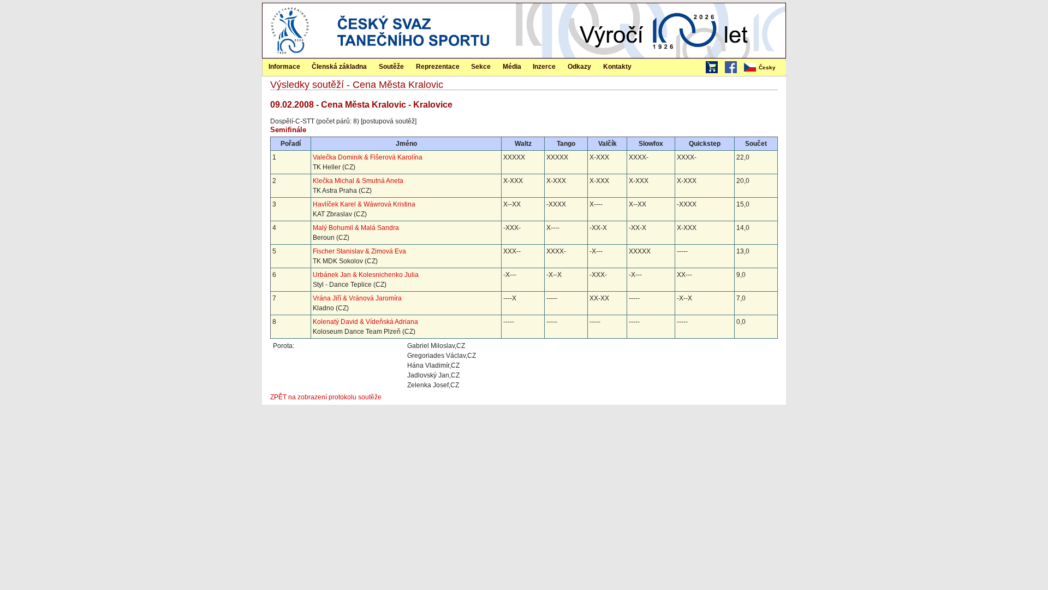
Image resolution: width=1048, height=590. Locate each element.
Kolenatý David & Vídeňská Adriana (365, 322)
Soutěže (391, 66)
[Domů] (290, 56)
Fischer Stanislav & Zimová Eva (359, 251)
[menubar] (764, 67)
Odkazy (579, 66)
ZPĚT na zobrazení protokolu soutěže (326, 397)
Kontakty (617, 66)
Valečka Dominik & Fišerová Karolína (367, 157)
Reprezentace (438, 66)
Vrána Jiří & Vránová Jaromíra (357, 298)
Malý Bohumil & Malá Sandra (356, 228)
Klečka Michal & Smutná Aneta (358, 181)
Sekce (481, 66)
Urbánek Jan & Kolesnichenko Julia (366, 275)
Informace (284, 66)
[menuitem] (764, 67)
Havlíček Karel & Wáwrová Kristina (364, 204)
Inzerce (544, 66)
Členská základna (339, 66)
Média (512, 66)
